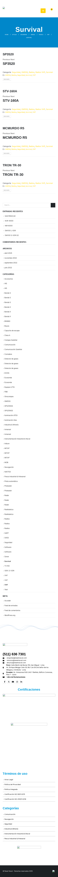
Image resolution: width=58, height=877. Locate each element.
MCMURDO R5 (13, 128)
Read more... (7, 79)
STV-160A (10, 91)
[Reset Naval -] (17, 11)
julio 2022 (8, 268)
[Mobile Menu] (43, 10)
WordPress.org (9, 615)
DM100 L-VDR (10, 231)
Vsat (6, 589)
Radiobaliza (8, 509)
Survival (49, 72)
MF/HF (7, 448)
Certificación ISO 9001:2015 (14, 794)
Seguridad (16, 72)
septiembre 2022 (10, 263)
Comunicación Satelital (13, 349)
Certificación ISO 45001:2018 (15, 799)
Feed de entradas (11, 605)
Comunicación (9, 345)
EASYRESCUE (10, 216)
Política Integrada (11, 789)
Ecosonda (8, 378)
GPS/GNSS (8, 406)
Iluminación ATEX (11, 415)
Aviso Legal (8, 780)
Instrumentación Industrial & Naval (17, 439)
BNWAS (7, 321)
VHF (34, 75)
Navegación (9, 467)
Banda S (7, 293)
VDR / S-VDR (9, 571)
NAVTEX (7, 472)
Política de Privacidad (12, 784)
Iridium (6, 444)
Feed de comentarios (12, 610)
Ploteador (8, 486)
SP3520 (8, 54)
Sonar (6, 557)
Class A (7, 335)
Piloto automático (11, 481)
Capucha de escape (12, 331)
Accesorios (8, 279)
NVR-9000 (9, 221)
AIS (5, 283)
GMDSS (24, 72)
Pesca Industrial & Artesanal (14, 476)
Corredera (8, 354)
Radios (31, 72)
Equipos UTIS (9, 387)
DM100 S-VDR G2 (12, 235)
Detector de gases (11, 359)
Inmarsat (7, 429)
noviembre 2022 (10, 258)
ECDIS (6, 373)
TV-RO (7, 566)
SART (6, 533)
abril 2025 (8, 253)
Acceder (7, 601)
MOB (6, 462)
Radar (6, 495)
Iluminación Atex (10, 420)
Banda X (7, 307)
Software (7, 547)
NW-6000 (9, 226)
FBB (6, 392)
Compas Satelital (10, 340)
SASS (6, 538)
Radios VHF (40, 72)
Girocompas (8, 396)
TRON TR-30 (12, 165)
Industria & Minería (11, 425)
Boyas (6, 326)
